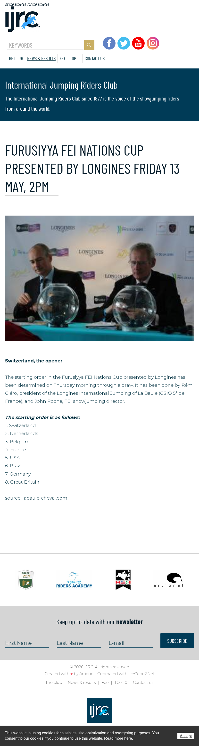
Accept (186, 736)
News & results (41, 58)
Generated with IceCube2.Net (126, 673)
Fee (63, 58)
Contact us (95, 58)
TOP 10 (75, 58)
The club (15, 58)
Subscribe (177, 640)
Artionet (87, 673)
